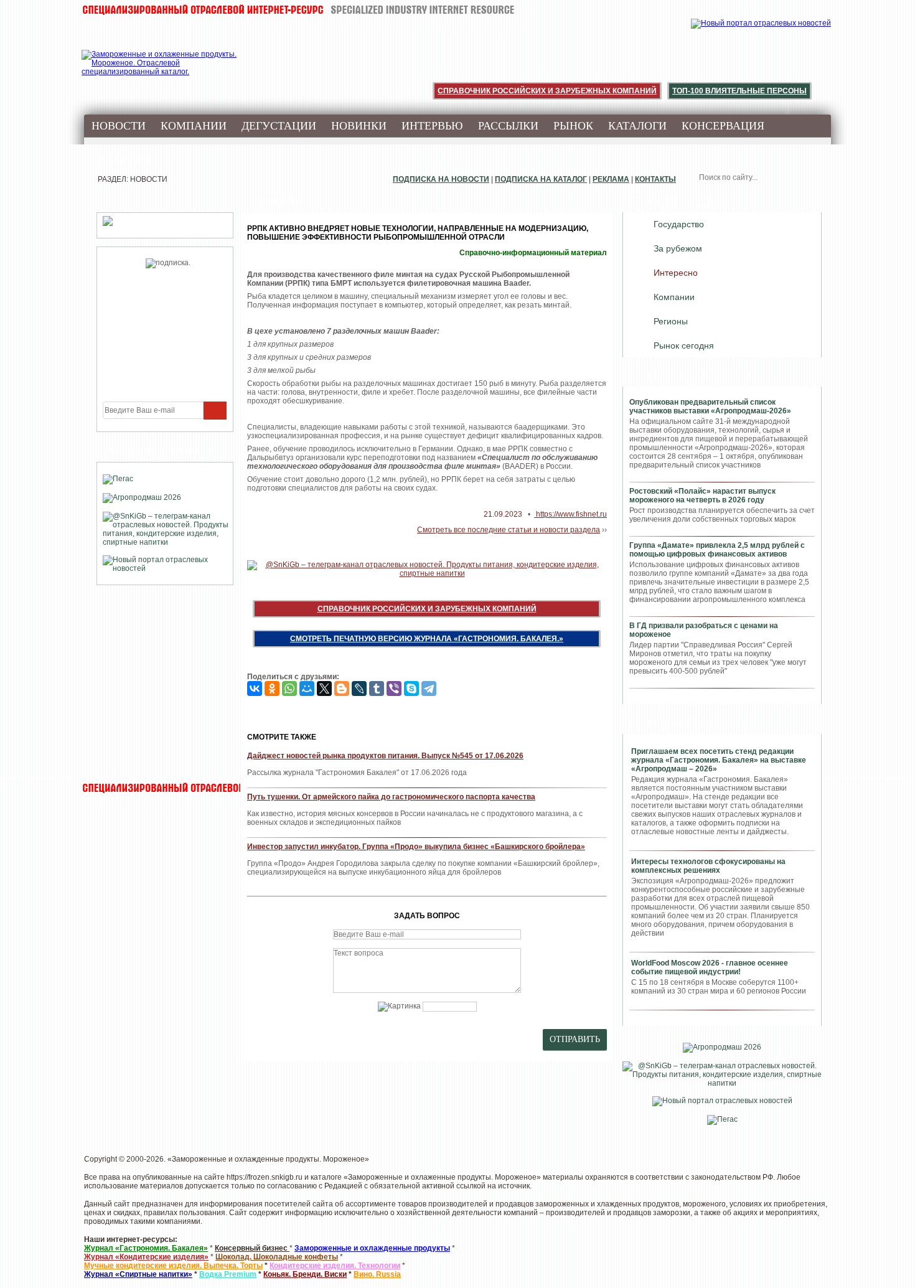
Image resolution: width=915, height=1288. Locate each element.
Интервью (432, 126)
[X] (324, 688)
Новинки (359, 126)
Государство (679, 224)
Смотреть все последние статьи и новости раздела (508, 529)
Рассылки (508, 126)
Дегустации (279, 126)
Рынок (573, 126)
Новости (119, 126)
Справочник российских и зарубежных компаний (547, 91)
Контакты (655, 179)
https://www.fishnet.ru (570, 514)
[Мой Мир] (306, 688)
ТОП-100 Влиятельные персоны (739, 91)
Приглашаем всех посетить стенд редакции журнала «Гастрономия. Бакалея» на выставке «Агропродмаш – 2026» (718, 760)
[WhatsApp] (289, 688)
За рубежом (678, 248)
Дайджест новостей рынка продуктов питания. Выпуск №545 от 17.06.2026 (385, 755)
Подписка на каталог (541, 179)
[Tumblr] (376, 688)
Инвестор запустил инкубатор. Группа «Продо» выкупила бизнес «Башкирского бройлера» (416, 846)
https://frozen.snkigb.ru (265, 1177)
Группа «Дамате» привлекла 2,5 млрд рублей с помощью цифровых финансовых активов (717, 549)
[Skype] (411, 688)
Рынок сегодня (684, 345)
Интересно (676, 273)
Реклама (611, 179)
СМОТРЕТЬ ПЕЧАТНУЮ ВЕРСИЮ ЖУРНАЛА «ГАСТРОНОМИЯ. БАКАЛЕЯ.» (426, 638)
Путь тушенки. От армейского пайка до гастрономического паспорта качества (391, 796)
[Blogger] (341, 688)
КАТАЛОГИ (637, 126)
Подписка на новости (441, 179)
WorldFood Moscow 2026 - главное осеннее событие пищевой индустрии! (709, 967)
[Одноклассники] (272, 688)
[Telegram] (428, 688)
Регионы (671, 321)
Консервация (723, 126)
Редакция (121, 160)
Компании (194, 126)
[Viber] (394, 688)
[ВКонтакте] (254, 688)
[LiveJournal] (359, 688)
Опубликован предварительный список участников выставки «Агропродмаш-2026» (710, 406)
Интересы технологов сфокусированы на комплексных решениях (708, 866)
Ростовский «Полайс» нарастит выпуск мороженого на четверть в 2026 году (702, 495)
